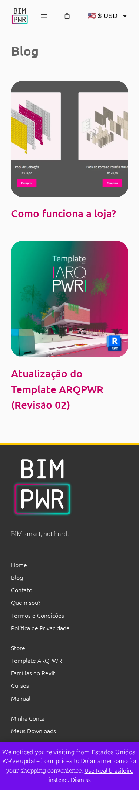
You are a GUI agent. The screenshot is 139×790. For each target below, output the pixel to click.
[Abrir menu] (44, 15)
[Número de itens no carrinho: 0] (67, 15)
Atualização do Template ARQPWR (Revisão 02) (57, 389)
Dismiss (81, 779)
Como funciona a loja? (63, 213)
